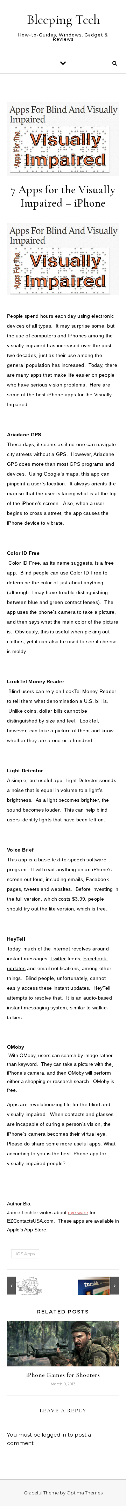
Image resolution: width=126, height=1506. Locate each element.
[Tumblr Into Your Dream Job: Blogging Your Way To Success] (103, 1286)
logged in (54, 1434)
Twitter (58, 958)
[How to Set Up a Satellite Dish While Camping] (22, 1286)
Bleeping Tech (63, 20)
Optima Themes (84, 1492)
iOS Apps (25, 1253)
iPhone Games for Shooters (63, 1375)
